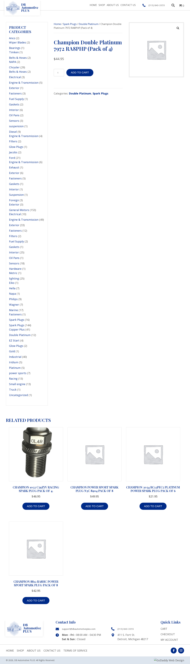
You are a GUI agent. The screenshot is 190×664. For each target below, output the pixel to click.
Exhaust (14, 167)
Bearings (14, 48)
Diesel (13, 131)
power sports (17, 373)
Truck (12, 389)
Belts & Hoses (18, 57)
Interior (14, 110)
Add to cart (80, 72)
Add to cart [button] (36, 506)
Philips (13, 299)
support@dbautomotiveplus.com (78, 628)
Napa (12, 293)
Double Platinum (20, 335)
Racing (13, 378)
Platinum (15, 368)
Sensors (14, 120)
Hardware (15, 268)
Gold (12, 351)
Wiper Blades (17, 42)
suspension (16, 126)
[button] (178, 28)
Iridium (13, 362)
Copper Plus (17, 329)
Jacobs (13, 152)
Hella (12, 288)
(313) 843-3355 (156, 5)
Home (57, 24)
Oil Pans (14, 115)
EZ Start (14, 340)
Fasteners (15, 93)
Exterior (14, 88)
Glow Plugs (16, 147)
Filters (13, 141)
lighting (14, 278)
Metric (13, 273)
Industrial (15, 357)
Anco (12, 38)
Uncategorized (18, 395)
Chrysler (14, 67)
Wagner (14, 304)
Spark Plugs (16, 319)
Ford (12, 158)
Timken (14, 52)
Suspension (16, 194)
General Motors (19, 210)
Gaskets (14, 104)
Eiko (11, 283)
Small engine (17, 384)
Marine (13, 310)
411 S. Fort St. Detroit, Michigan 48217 (132, 637)
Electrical (15, 77)
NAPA (12, 62)
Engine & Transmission (23, 82)
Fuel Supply (16, 99)
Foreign (14, 200)
